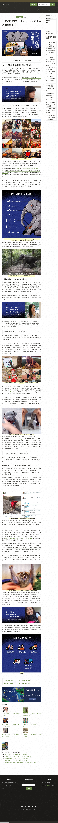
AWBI (18, 169)
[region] (21, 694)
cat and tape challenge (16, 439)
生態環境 (48, 31)
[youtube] (9, 792)
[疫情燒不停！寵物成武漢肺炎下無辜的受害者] (32, 731)
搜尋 (52, 4)
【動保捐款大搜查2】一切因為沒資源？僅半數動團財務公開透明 (21, 762)
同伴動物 (48, 22)
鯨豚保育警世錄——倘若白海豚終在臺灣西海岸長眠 (18, 758)
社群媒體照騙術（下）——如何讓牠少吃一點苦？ (18, 683)
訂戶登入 (56, 0)
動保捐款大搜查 (50, 18)
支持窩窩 (33, 4)
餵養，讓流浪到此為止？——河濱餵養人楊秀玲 (50, 104)
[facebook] (7, 792)
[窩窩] (5, 4)
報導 (38, 10)
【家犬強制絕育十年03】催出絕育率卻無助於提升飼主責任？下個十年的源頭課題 (51, 61)
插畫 (50, 10)
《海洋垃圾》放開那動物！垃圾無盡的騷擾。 (50, 110)
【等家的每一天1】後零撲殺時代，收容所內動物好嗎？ (50, 44)
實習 (29, 806)
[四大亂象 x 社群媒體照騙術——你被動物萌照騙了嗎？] (11, 720)
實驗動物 (48, 24)
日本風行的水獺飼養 (27, 538)
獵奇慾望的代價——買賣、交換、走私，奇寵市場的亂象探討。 (50, 96)
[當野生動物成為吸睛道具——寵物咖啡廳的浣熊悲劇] (32, 710)
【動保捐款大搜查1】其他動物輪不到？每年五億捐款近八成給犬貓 (50, 70)
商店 (36, 806)
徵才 (33, 806)
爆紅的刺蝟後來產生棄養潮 (11, 538)
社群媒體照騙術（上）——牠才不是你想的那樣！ (18, 680)
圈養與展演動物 (50, 33)
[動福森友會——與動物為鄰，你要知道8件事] (32, 720)
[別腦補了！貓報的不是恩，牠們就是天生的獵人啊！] (11, 731)
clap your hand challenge (9, 392)
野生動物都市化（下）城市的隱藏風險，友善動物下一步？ (50, 79)
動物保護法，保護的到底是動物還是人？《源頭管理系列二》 (50, 51)
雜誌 (47, 10)
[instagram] (11, 792)
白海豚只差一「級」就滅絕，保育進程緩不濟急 (16, 754)
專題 (42, 10)
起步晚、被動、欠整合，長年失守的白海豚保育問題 (18, 756)
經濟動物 (48, 27)
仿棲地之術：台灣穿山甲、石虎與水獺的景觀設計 (50, 117)
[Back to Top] (54, 819)
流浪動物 (48, 29)
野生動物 (48, 20)
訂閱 (29, 788)
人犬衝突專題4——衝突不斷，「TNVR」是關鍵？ (50, 88)
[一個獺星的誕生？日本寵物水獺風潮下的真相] (11, 710)
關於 (25, 806)
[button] (51, 21)
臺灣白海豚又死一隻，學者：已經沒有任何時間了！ (18, 760)
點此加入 (49, 785)
